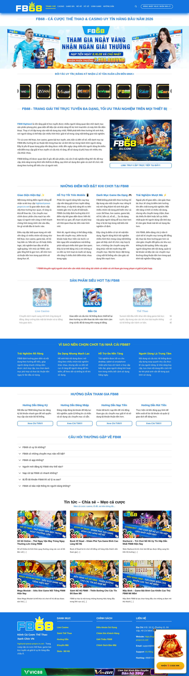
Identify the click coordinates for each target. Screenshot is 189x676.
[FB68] (29, 6)
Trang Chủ (51, 6)
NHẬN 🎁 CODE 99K (170, 666)
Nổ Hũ (79, 6)
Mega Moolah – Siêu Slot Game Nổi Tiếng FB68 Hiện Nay (41, 592)
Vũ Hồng (149, 652)
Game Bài (70, 6)
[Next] (165, 309)
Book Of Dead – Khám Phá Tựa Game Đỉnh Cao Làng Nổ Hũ (94, 542)
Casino (60, 6)
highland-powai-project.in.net (30, 644)
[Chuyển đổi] (19, 447)
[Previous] (23, 309)
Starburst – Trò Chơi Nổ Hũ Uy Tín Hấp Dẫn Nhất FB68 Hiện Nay (145, 542)
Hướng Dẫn (108, 6)
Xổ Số (86, 6)
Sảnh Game (96, 6)
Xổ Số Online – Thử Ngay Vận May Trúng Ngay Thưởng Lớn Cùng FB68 (41, 542)
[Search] (136, 6)
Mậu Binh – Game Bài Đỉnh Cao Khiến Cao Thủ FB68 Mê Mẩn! (146, 592)
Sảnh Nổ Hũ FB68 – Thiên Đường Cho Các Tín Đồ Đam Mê (93, 592)
